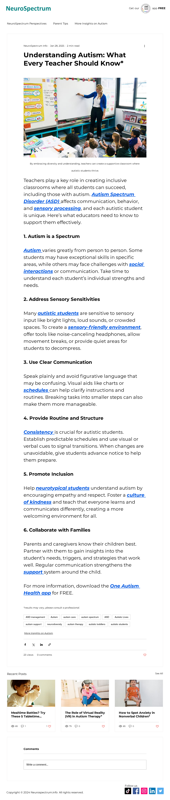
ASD (106, 617)
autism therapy (75, 624)
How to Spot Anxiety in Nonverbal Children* (137, 714)
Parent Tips (60, 23)
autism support (34, 624)
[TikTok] (128, 791)
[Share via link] (49, 644)
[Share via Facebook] (25, 644)
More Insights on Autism (91, 23)
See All (159, 673)
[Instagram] (144, 791)
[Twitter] (160, 791)
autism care (69, 617)
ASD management (35, 617)
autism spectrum (90, 617)
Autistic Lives (121, 617)
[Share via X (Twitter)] (33, 644)
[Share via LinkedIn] (41, 644)
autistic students (119, 624)
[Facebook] (136, 791)
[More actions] (144, 46)
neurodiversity (54, 624)
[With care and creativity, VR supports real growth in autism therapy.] (85, 693)
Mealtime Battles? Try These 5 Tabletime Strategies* (28, 714)
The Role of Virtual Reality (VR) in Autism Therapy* (85, 714)
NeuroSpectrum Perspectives (26, 23)
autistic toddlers (97, 624)
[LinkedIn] (152, 791)
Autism (54, 617)
